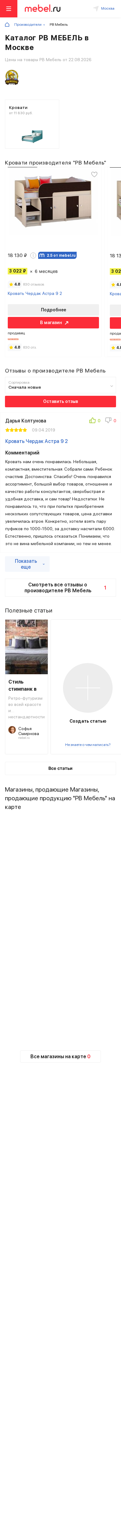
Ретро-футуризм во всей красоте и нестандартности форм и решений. (26, 707)
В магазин (51, 322)
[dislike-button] (110, 421)
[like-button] (94, 421)
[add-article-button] (88, 688)
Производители (28, 24)
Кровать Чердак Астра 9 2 (35, 293)
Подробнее (53, 309)
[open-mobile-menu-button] (8, 8)
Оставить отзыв (60, 401)
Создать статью (87, 721)
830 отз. (30, 347)
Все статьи (60, 768)
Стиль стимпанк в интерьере (22, 686)
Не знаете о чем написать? (87, 745)
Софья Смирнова (28, 731)
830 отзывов (33, 284)
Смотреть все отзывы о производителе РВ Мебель (66, 588)
